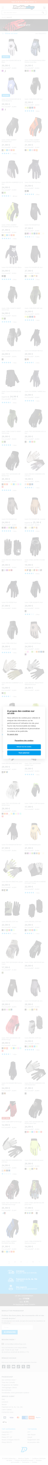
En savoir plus (12, 734)
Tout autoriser (24, 753)
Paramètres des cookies (24, 740)
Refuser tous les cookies (24, 746)
